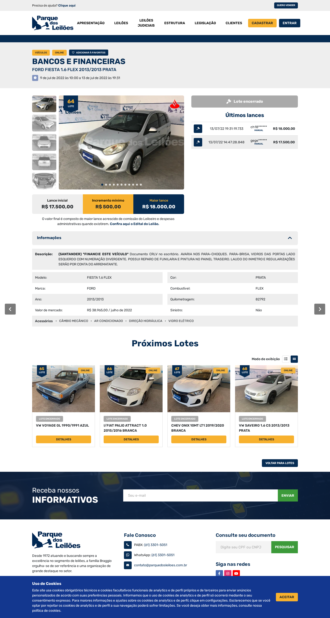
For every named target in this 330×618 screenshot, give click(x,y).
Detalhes (63, 439)
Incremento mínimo (108, 200)
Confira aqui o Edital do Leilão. (134, 224)
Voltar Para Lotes (279, 463)
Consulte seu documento (245, 535)
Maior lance (159, 200)
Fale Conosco (140, 535)
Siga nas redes (233, 564)
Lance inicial (57, 200)
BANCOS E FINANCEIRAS (78, 61)
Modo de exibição (266, 359)
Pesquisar (284, 547)
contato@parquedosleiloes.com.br (160, 565)
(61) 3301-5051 (155, 545)
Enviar (287, 496)
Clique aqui (67, 5)
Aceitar (287, 597)
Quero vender (286, 5)
